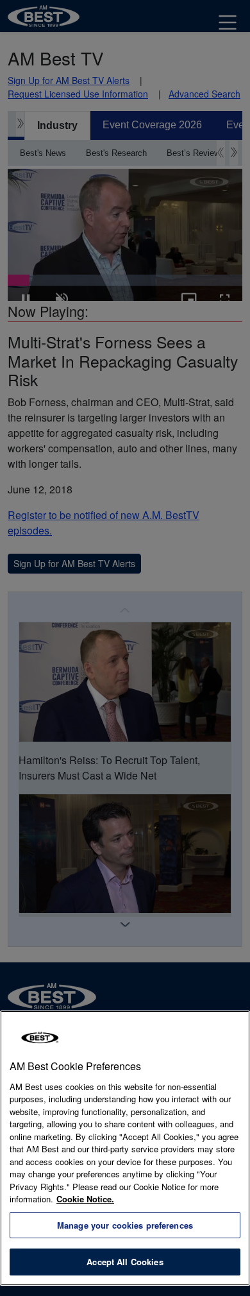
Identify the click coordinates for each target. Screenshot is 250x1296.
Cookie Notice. (85, 1199)
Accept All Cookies (125, 1262)
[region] (125, 1148)
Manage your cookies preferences (125, 1225)
